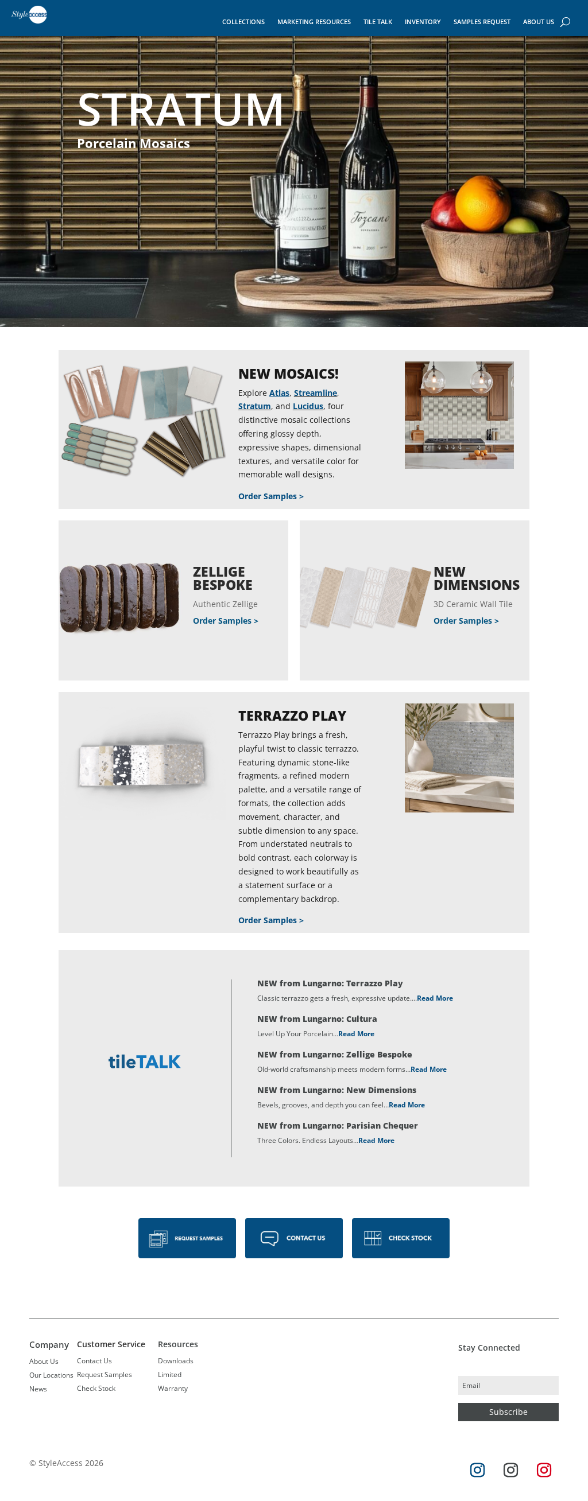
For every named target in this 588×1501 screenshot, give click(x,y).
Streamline (315, 392)
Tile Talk (377, 22)
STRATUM (181, 108)
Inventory (423, 22)
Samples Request (482, 22)
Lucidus (308, 405)
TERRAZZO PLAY (292, 715)
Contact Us (94, 1361)
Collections (243, 22)
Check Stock (96, 1388)
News (38, 1389)
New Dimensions (477, 578)
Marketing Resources (314, 22)
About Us (538, 22)
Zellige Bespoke (223, 578)
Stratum (254, 405)
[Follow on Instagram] (477, 1470)
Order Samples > (271, 496)
